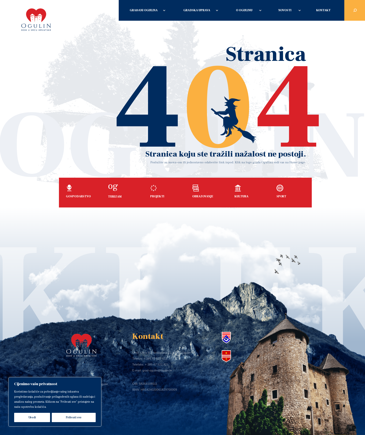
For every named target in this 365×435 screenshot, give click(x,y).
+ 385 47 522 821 (157, 364)
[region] (54, 402)
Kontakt (323, 10)
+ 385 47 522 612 (155, 358)
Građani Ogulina (144, 10)
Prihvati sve (74, 417)
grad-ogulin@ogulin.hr (157, 370)
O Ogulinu (244, 10)
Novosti (284, 10)
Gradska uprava (196, 10)
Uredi (32, 417)
